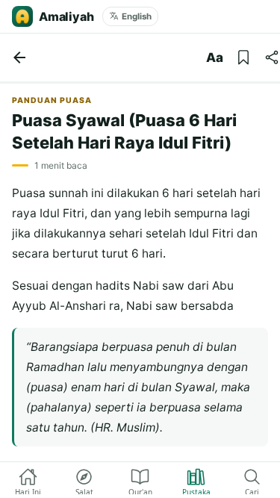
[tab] (28, 480)
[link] (19, 57)
